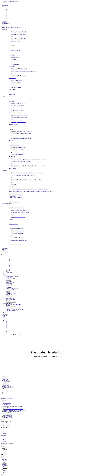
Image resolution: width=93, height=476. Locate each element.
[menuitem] (49, 63)
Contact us (5, 383)
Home (4, 273)
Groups (4, 22)
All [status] (4, 448)
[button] (47, 62)
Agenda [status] (5, 450)
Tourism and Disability (8, 387)
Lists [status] (4, 452)
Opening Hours (6, 385)
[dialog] (46, 467)
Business (5, 21)
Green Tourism (6, 23)
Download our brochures (8, 386)
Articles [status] (5, 449)
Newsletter (5, 388)
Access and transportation (6, 398)
